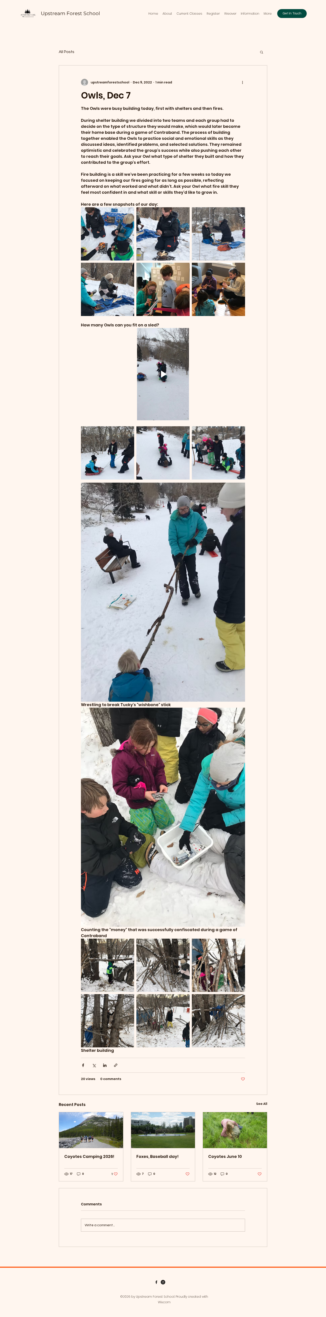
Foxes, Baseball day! (157, 1156)
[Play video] (163, 374)
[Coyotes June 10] (235, 1130)
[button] (261, 52)
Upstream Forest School (70, 13)
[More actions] (242, 82)
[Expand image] (107, 234)
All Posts (66, 52)
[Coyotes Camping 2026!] (91, 1130)
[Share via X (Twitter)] (94, 1065)
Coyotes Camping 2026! (89, 1156)
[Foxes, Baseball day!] (163, 1130)
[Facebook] (156, 1282)
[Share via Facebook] (83, 1065)
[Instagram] (163, 1282)
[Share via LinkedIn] (105, 1065)
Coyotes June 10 (225, 1156)
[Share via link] (116, 1065)
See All (261, 1104)
